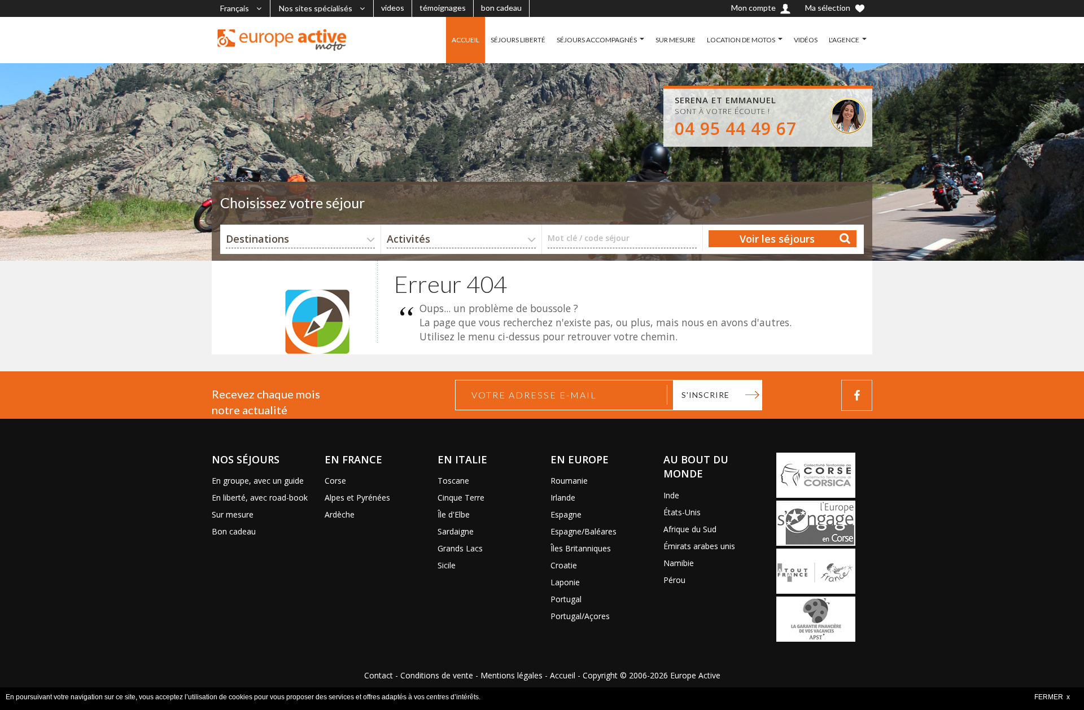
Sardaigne (456, 531)
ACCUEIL (465, 40)
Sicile (447, 565)
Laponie (565, 582)
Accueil (562, 675)
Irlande (562, 497)
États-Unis (682, 512)
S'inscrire (705, 395)
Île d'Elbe (454, 514)
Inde (671, 495)
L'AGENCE (844, 40)
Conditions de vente (436, 675)
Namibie (678, 563)
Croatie (563, 565)
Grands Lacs (460, 548)
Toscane (453, 480)
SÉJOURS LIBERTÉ (518, 40)
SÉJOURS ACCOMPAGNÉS (597, 40)
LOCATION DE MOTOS (741, 40)
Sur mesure (232, 514)
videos (392, 7)
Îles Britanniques (580, 548)
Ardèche (340, 514)
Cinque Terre (461, 497)
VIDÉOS (806, 40)
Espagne (566, 514)
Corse (335, 480)
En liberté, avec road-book (260, 497)
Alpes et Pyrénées (357, 497)
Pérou (674, 580)
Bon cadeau (234, 531)
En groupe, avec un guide (258, 480)
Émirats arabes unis (699, 546)
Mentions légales (511, 675)
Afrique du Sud (689, 529)
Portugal (566, 599)
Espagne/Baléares (583, 531)
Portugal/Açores (580, 616)
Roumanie (569, 480)
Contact (378, 675)
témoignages (442, 7)
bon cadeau (501, 7)
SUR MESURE (675, 40)
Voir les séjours (777, 239)
